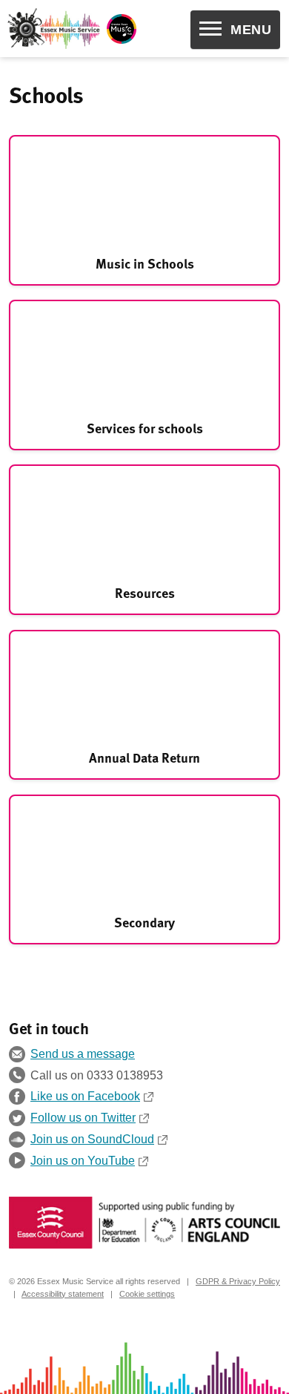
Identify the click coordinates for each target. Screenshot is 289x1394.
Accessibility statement (62, 1293)
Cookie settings (147, 1293)
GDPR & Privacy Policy (238, 1281)
